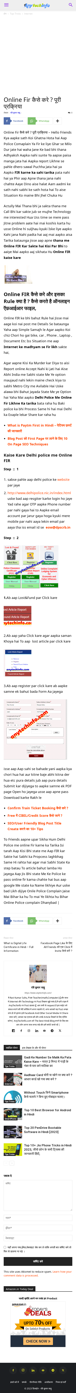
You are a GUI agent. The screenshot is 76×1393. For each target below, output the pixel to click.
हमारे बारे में (14, 1382)
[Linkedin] (38, 1031)
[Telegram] (54, 1031)
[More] (58, 121)
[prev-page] (6, 1163)
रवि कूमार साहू (15, 112)
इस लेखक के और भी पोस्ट (34, 1047)
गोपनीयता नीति (36, 1382)
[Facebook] (23, 1031)
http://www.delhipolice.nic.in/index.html (39, 493)
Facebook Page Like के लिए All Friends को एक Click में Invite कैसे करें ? (56, 947)
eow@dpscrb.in (58, 527)
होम (5, 13)
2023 (7, 1136)
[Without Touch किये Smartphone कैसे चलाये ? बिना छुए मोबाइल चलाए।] (13, 1097)
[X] (61, 1031)
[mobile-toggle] (6, 5)
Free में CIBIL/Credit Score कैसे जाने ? (35, 815)
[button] (71, 5)
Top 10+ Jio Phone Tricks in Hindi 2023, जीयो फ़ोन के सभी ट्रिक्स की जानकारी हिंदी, (48, 1149)
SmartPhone (10, 1118)
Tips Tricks (15, 13)
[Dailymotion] (15, 1031)
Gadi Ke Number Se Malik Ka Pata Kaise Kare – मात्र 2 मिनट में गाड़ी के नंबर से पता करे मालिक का (47, 1062)
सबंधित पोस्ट (12, 1047)
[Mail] (46, 1031)
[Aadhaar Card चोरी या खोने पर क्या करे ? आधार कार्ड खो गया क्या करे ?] (13, 1079)
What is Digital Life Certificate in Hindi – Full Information (18, 947)
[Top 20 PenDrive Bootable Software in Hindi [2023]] (13, 1132)
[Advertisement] (38, 57)
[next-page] (12, 1163)
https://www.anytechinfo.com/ (38, 992)
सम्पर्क (24, 1382)
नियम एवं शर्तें (61, 1382)
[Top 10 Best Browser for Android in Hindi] (13, 1114)
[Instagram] (30, 1031)
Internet (28, 13)
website (63, 479)
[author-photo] (38, 982)
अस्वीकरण (48, 1382)
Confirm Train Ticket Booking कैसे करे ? (38, 808)
